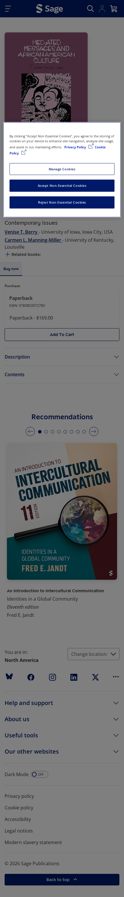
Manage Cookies (62, 169)
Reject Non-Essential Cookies (62, 202)
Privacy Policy (75, 147)
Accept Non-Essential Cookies (62, 186)
